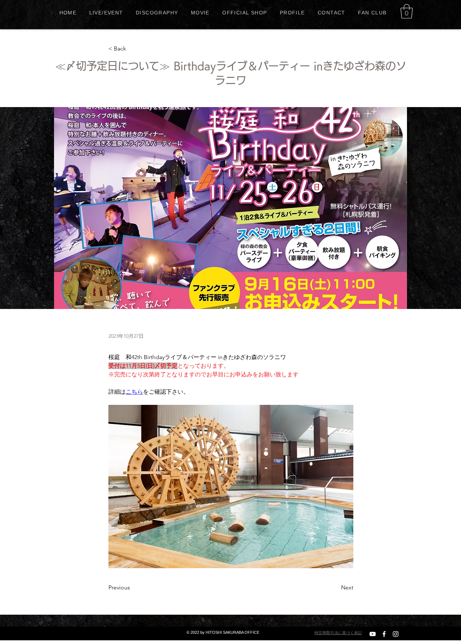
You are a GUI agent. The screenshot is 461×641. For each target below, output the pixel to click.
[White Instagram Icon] (395, 634)
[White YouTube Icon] (372, 634)
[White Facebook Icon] (384, 634)
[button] (406, 11)
